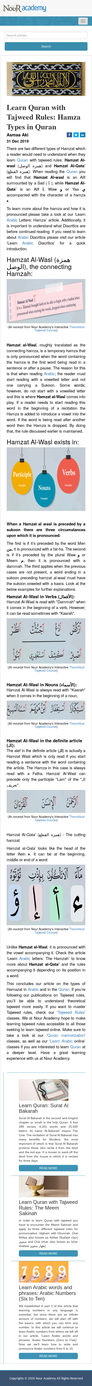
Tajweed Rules (71, 1012)
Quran (22, 160)
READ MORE (48, 1168)
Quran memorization (66, 1035)
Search (46, 46)
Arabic (12, 220)
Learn (56, 1041)
